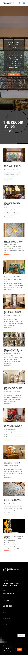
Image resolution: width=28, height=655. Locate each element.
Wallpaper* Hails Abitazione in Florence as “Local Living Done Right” (13, 388)
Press (5, 169)
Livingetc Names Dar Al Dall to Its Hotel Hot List (14, 277)
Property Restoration (10, 429)
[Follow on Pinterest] (10, 606)
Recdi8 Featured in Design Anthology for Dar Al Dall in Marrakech (12, 203)
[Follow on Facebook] (7, 606)
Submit (21, 635)
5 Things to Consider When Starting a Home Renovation (12, 500)
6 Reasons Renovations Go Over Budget (13, 536)
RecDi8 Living (9, 168)
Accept (19, 649)
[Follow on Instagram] (4, 606)
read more (8, 180)
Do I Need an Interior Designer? (13, 462)
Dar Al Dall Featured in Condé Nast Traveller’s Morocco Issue (14, 45)
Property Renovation (13, 169)
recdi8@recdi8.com (8, 593)
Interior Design (8, 244)
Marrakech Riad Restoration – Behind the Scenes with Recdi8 (13, 426)
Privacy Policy (24, 649)
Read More (14, 74)
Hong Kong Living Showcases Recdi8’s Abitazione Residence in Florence (14, 313)
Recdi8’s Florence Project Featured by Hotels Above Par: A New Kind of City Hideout (13, 351)
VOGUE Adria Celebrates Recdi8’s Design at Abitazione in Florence (13, 240)
